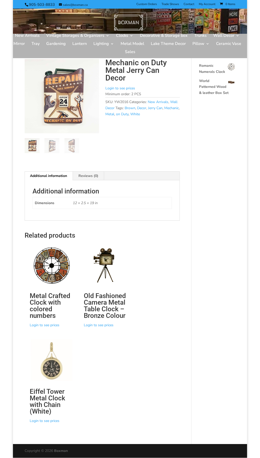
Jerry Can (155, 108)
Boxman (61, 450)
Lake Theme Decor (168, 44)
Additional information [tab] (48, 175)
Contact (189, 4)
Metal (109, 114)
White (135, 114)
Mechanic (171, 108)
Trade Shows (170, 4)
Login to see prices (120, 88)
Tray (35, 44)
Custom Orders (146, 4)
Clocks (122, 36)
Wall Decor (223, 36)
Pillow (198, 44)
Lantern (79, 44)
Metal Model (132, 44)
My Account (207, 4)
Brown (130, 108)
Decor (141, 108)
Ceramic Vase (228, 44)
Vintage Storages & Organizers (75, 36)
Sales (130, 52)
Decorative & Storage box (164, 36)
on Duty (122, 114)
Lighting (101, 44)
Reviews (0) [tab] (88, 175)
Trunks (200, 36)
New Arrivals (27, 36)
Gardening (56, 44)
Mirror (19, 44)
